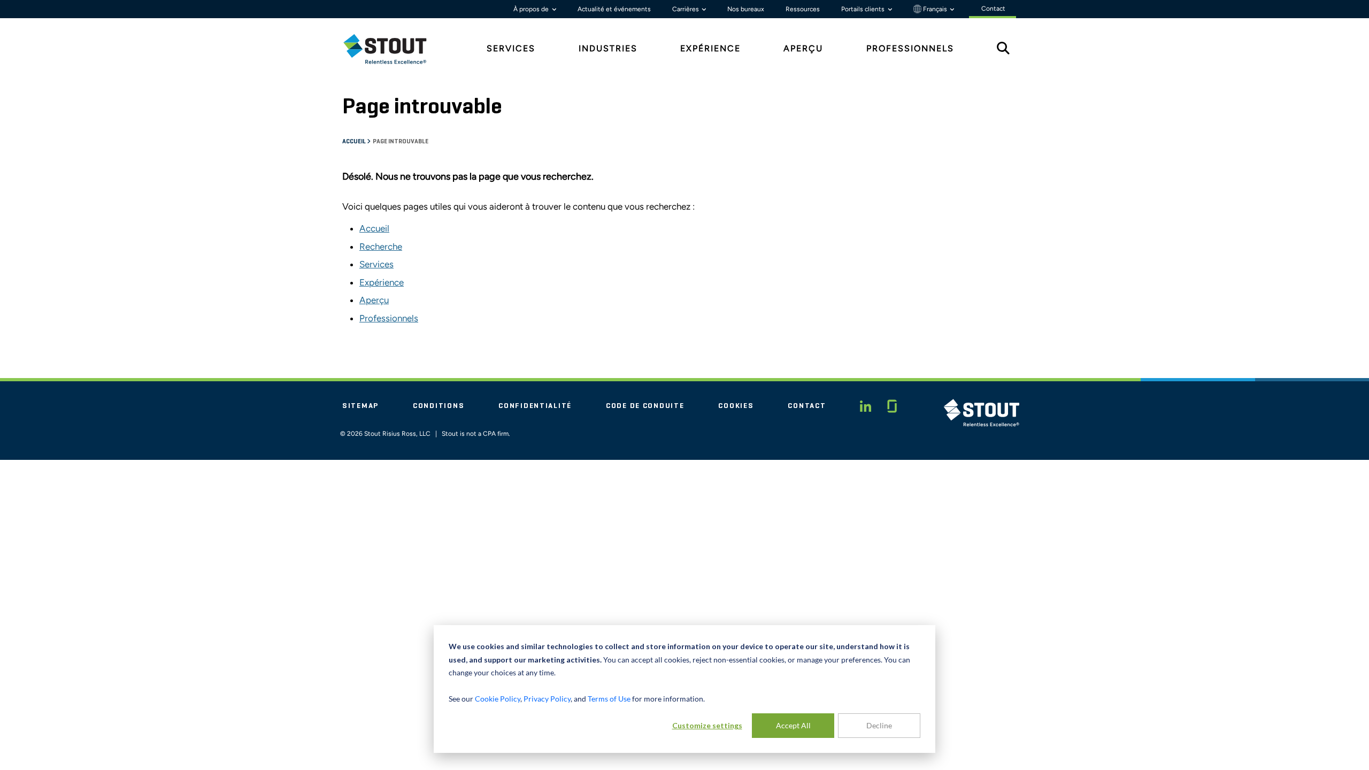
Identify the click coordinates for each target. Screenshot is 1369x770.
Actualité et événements (614, 9)
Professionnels (388, 318)
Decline (879, 725)
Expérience (381, 282)
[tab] (393, 49)
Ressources (803, 9)
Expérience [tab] (710, 48)
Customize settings (707, 725)
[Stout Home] (393, 49)
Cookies (735, 406)
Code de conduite (645, 406)
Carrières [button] (686, 9)
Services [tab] (511, 48)
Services (376, 264)
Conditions (438, 406)
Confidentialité (535, 406)
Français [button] (935, 9)
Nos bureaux (745, 9)
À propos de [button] (531, 9)
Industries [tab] (608, 48)
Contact (807, 406)
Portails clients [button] (863, 9)
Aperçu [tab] (803, 48)
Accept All (793, 725)
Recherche (380, 246)
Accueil (354, 141)
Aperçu (374, 300)
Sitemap (360, 406)
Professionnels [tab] (910, 48)
